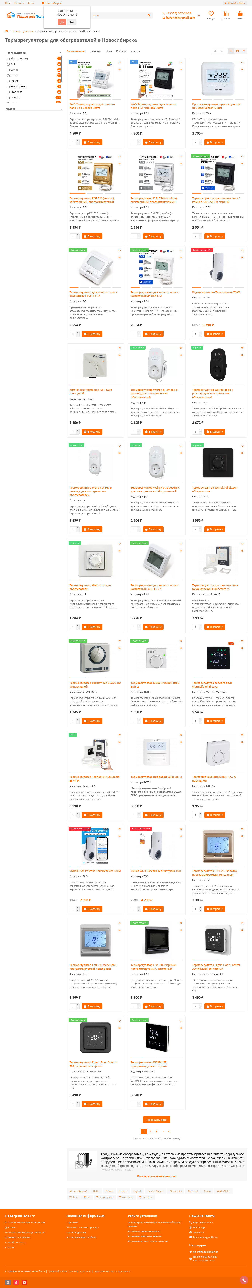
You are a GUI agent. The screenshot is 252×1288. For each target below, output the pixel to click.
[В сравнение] (119, 69)
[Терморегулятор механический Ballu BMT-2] (157, 657)
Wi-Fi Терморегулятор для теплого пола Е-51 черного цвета (153, 106)
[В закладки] (119, 62)
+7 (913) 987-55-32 (178, 13)
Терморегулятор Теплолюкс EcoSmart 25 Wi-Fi (94, 778)
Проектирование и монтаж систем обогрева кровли (154, 1224)
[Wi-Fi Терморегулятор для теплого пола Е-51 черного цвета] (157, 79)
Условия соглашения (17, 1237)
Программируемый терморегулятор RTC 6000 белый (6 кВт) (216, 106)
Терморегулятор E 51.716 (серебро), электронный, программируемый (154, 200)
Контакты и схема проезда (83, 1227)
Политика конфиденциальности (25, 1232)
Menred (15, 97)
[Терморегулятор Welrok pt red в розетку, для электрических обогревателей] (95, 462)
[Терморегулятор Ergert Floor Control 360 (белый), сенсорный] (218, 940)
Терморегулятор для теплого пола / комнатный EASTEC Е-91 (154, 587)
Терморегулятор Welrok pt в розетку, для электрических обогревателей (155, 489)
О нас (8, 2)
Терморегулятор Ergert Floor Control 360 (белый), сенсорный (216, 966)
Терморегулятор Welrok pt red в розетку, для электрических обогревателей (91, 491)
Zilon (87, 1197)
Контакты (19, 2)
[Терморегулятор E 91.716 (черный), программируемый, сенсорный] (157, 940)
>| (169, 1131)
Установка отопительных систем (25, 1222)
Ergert (14, 81)
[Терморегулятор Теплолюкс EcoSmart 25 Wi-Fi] (95, 752)
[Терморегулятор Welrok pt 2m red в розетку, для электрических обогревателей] (157, 364)
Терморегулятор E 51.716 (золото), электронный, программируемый (92, 200)
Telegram (198, 1232)
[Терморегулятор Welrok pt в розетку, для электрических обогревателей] (157, 462)
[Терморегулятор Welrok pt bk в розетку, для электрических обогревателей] (218, 364)
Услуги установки (142, 1216)
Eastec (14, 75)
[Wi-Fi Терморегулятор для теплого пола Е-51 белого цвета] (95, 79)
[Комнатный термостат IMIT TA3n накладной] (95, 364)
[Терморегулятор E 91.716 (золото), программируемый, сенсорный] (218, 846)
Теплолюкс (126, 1197)
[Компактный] (244, 51)
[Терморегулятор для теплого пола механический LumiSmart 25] (218, 560)
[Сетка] (231, 51)
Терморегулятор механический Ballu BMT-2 (155, 684)
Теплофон (145, 1197)
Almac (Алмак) (19, 58)
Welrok (73, 1197)
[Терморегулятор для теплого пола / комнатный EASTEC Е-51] (95, 267)
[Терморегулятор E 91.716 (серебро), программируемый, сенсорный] (95, 940)
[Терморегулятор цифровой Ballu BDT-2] (157, 752)
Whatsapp (199, 1227)
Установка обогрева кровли (145, 1236)
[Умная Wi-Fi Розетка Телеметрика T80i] (157, 846)
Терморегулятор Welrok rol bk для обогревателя (214, 489)
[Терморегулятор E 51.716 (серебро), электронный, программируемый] (157, 173)
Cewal (14, 69)
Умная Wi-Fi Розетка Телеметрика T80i (156, 871)
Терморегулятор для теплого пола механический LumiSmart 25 (215, 587)
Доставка (10, 1227)
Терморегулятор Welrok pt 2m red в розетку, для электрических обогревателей (154, 393)
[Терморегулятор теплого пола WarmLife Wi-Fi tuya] (218, 657)
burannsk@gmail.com (180, 18)
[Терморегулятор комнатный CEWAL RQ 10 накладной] (95, 657)
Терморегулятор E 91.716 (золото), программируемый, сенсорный (214, 872)
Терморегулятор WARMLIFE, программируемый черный (149, 1064)
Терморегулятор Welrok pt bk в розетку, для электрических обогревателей (212, 393)
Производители (76, 1232)
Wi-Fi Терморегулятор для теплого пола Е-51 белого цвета (92, 106)
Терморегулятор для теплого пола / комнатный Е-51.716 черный (216, 200)
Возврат (31, 2)
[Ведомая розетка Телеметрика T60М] (218, 267)
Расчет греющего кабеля (81, 1237)
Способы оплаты (15, 1242)
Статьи (9, 1247)
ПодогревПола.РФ (20, 1216)
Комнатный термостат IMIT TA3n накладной (91, 391)
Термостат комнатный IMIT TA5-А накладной (214, 778)
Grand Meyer (18, 86)
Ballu (13, 64)
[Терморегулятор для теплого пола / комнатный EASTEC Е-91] (157, 560)
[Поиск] (149, 15)
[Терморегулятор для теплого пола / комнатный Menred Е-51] (157, 267)
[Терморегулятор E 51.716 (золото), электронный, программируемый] (95, 173)
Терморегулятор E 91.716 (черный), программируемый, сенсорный (154, 966)
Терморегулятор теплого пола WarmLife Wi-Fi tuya (212, 684)
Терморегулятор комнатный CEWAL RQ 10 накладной (95, 684)
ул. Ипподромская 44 (205, 1251)
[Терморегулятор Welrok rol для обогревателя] (95, 560)
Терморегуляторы (22, 31)
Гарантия (72, 1222)
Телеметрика (104, 1197)
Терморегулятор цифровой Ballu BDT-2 (156, 777)
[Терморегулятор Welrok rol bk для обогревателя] (218, 462)
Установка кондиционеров (144, 1231)
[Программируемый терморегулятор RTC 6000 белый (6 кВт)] (218, 79)
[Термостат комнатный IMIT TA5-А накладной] (218, 752)
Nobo (207, 1191)
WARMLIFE (223, 1191)
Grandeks (16, 92)
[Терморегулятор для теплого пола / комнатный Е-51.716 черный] (218, 173)
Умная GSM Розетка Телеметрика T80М (95, 871)
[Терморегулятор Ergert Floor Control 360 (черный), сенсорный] (95, 1037)
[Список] (237, 51)
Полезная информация (86, 1216)
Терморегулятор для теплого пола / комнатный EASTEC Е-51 (93, 294)
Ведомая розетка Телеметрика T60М (216, 292)
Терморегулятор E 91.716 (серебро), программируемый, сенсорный (93, 966)
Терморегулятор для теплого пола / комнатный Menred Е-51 (154, 294)
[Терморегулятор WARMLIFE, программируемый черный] (157, 1037)
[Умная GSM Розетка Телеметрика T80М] (95, 846)
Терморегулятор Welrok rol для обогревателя (90, 587)
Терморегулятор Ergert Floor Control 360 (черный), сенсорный (93, 1064)
